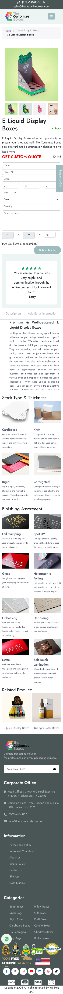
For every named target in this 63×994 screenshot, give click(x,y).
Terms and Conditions (21, 851)
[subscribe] (54, 769)
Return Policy (17, 864)
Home (8, 31)
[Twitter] (15, 971)
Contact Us (15, 870)
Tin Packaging (17, 932)
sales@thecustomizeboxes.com (31, 6)
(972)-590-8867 (31, 2)
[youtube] (31, 971)
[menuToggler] (51, 16)
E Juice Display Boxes (16, 728)
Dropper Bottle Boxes (46, 728)
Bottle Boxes (41, 938)
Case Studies (16, 883)
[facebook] (6, 971)
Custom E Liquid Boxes (27, 30)
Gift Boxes (40, 913)
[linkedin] (39, 971)
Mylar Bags (15, 913)
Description (13, 313)
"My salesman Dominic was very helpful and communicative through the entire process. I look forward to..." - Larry (31, 285)
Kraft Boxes (40, 919)
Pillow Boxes (41, 907)
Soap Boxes (16, 907)
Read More (8, 152)
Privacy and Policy (20, 845)
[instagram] (23, 971)
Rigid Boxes (16, 919)
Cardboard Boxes (19, 926)
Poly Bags (15, 938)
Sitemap (14, 876)
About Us (14, 857)
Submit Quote (47, 250)
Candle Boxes (42, 926)
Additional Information (42, 313)
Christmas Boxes (43, 932)
